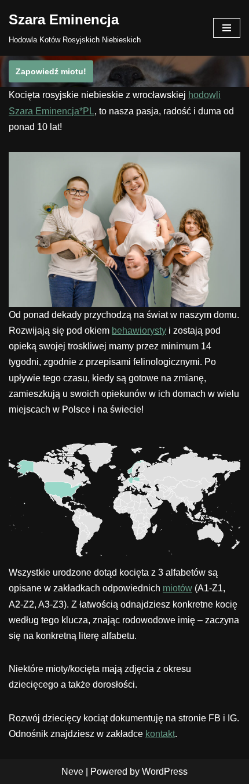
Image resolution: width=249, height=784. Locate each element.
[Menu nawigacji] (226, 28)
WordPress (165, 771)
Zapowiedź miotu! (51, 71)
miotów (177, 588)
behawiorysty (139, 330)
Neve (72, 771)
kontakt (160, 734)
